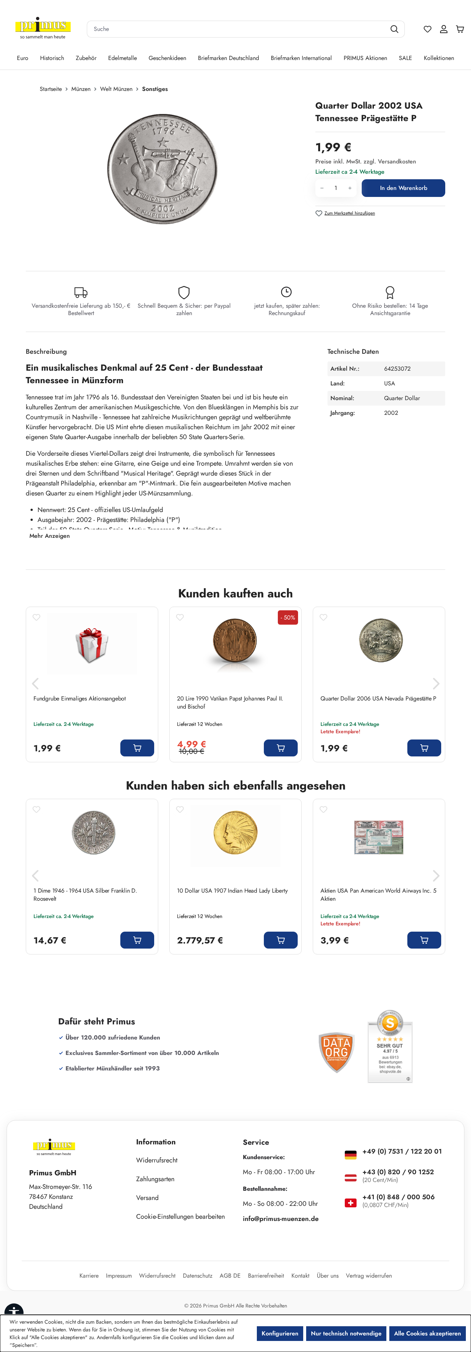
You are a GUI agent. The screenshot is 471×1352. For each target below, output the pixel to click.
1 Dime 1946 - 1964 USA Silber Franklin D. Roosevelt (85, 895)
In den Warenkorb (403, 188)
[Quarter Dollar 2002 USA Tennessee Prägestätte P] (163, 178)
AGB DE (230, 1275)
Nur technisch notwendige (346, 1333)
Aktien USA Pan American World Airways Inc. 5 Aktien (378, 895)
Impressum (119, 1275)
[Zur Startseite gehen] (43, 29)
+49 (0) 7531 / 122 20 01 (402, 1151)
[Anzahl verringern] (321, 188)
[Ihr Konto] (444, 29)
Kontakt (300, 1275)
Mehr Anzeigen (49, 536)
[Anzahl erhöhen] (350, 188)
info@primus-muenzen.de (281, 1219)
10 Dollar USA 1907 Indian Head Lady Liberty (232, 891)
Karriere (89, 1275)
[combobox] (236, 29)
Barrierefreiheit (266, 1275)
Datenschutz (197, 1275)
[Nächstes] (436, 686)
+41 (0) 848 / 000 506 (398, 1197)
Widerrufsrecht (156, 1160)
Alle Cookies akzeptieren (427, 1333)
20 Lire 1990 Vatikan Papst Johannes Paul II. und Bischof (230, 703)
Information (156, 1142)
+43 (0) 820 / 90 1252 (398, 1172)
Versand (147, 1198)
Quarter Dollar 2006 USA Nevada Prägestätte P (378, 699)
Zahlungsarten (155, 1179)
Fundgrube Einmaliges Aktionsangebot (79, 699)
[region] (166, 178)
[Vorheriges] (34, 686)
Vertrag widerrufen (369, 1275)
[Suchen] (395, 29)
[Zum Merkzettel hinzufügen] (36, 617)
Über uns (328, 1275)
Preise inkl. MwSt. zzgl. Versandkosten (365, 161)
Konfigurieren (280, 1333)
